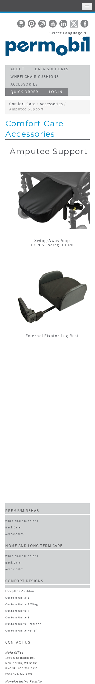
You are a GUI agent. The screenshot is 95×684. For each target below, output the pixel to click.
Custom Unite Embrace (23, 624)
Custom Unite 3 (17, 617)
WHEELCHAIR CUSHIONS (35, 77)
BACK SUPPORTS (52, 69)
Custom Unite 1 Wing (21, 604)
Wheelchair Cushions (22, 521)
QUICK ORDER (25, 92)
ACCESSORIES (24, 85)
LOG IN (56, 92)
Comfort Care (22, 104)
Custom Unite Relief (21, 630)
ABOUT (18, 69)
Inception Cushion (19, 591)
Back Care (13, 527)
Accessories (51, 104)
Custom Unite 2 (17, 611)
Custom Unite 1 (17, 598)
